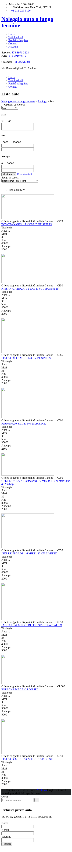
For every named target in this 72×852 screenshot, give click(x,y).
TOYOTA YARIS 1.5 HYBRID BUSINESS (26, 224)
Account (13, 46)
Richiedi (7, 844)
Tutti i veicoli (15, 37)
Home (11, 34)
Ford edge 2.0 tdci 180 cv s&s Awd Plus (23, 423)
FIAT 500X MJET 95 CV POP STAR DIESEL (27, 759)
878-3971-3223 (20, 52)
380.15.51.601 (22, 61)
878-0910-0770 (17, 55)
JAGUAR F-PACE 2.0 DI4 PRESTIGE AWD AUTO (31, 625)
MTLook (42, 790)
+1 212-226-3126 (21, 10)
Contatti (12, 43)
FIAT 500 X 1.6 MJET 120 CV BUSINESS (26, 358)
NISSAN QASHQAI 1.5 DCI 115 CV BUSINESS (30, 288)
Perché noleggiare (18, 40)
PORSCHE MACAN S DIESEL (19, 689)
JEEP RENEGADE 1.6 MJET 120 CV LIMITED (29, 553)
